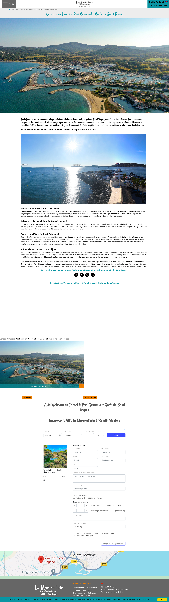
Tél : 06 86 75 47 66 (109, 587)
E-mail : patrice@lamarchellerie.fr (114, 589)
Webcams (15, 9)
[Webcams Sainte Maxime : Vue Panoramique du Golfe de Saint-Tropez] (49, 590)
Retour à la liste (90, 398)
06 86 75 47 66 (156, 1)
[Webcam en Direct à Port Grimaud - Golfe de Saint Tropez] (84, 4)
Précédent (27, 398)
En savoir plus (145, 599)
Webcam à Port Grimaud (39, 386)
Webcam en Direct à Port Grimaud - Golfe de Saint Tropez (39, 9)
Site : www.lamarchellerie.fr (112, 592)
